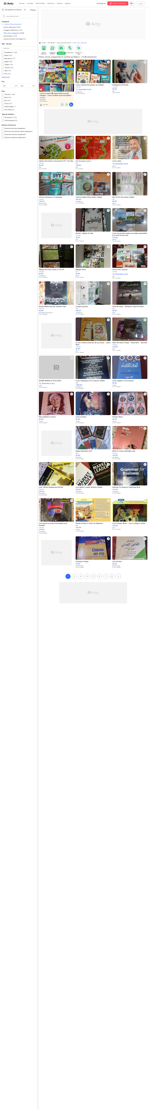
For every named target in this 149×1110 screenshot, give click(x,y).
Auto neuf (22, 3)
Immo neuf (30, 3)
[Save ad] (71, 62)
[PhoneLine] (71, 104)
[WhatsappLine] (67, 104)
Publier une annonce (119, 3)
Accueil (44, 43)
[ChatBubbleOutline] (62, 104)
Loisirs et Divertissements (13, 24)
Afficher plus (6, 77)
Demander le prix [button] (85, 89)
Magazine (67, 3)
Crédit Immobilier (40, 3)
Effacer (33, 10)
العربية (141, 3)
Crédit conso (50, 3)
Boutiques (60, 3)
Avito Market (51, 43)
